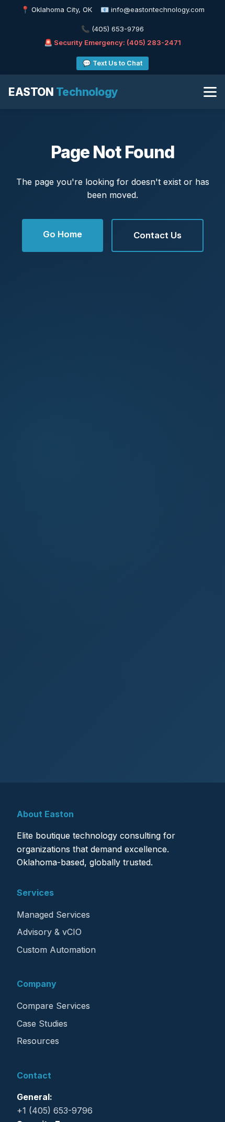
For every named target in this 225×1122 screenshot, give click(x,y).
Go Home (62, 234)
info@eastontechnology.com (158, 9)
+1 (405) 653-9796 (55, 1110)
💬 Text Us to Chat (112, 63)
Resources (38, 1041)
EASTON (63, 91)
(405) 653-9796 (118, 29)
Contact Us (157, 235)
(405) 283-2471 (154, 42)
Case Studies (42, 1023)
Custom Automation (56, 949)
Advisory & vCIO (49, 932)
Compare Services (53, 1005)
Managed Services (53, 914)
